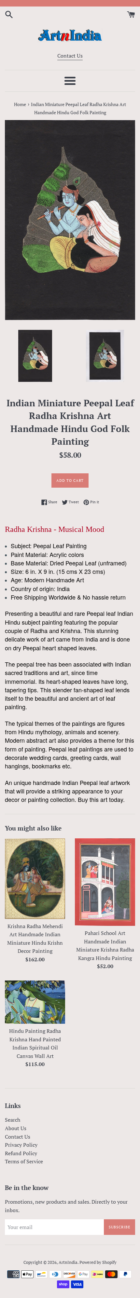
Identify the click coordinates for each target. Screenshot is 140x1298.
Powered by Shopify (98, 1262)
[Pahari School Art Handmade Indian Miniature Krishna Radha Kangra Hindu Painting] (105, 882)
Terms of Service (24, 1161)
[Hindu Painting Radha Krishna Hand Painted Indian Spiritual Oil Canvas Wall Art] (35, 1002)
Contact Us (70, 55)
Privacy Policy (21, 1144)
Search (12, 1119)
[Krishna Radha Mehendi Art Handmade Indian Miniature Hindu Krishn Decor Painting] (35, 878)
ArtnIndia (68, 1262)
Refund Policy (21, 1153)
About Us (15, 1128)
